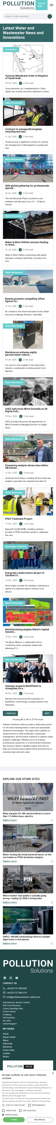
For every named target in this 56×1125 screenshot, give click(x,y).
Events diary (9, 1050)
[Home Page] (18, 5)
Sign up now (41, 4)
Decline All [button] (39, 1119)
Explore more (10, 820)
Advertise (7, 1047)
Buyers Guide (9, 1037)
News (5, 1040)
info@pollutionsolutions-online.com (23, 997)
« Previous (10, 713)
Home (6, 1034)
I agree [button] (13, 1119)
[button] (3, 1105)
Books (6, 1056)
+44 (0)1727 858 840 (17, 988)
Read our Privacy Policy (41, 1101)
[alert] (28, 1097)
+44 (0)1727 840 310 (17, 992)
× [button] (53, 1073)
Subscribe (8, 1043)
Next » (48, 713)
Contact (6, 1053)
